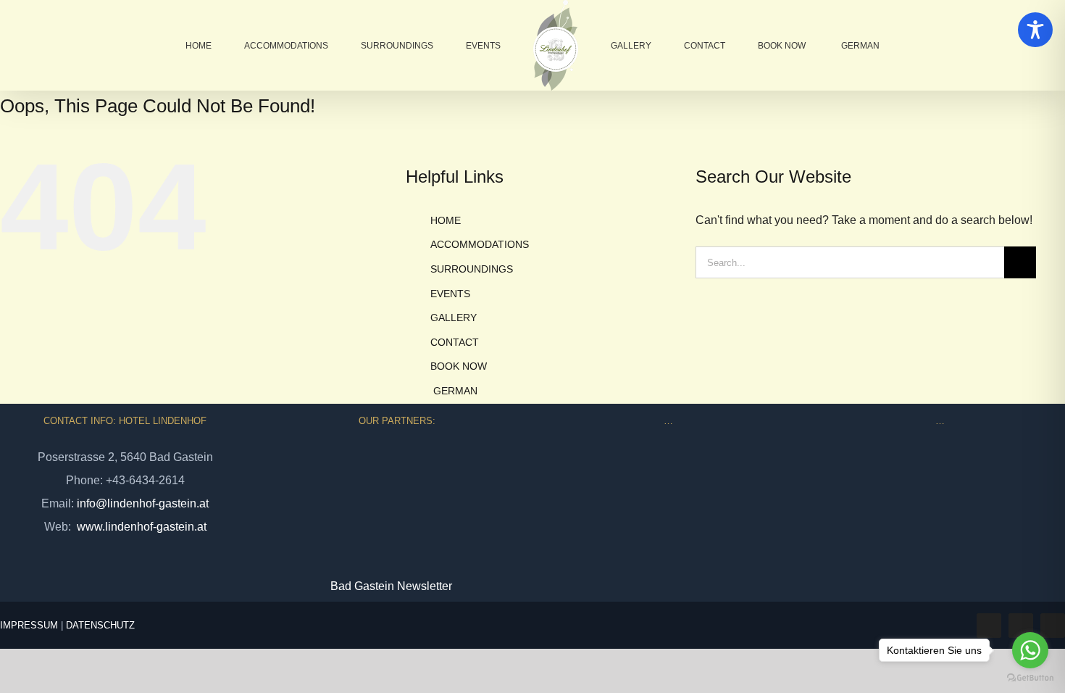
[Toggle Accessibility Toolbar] (1035, 30)
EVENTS (450, 293)
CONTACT (454, 342)
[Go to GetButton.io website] (1030, 678)
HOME (445, 220)
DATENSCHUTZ (100, 625)
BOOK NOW (458, 366)
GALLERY (453, 317)
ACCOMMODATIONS (479, 244)
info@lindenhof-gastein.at (143, 503)
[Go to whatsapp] (1030, 650)
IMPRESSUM (29, 625)
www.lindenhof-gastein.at (140, 526)
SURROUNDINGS (471, 269)
